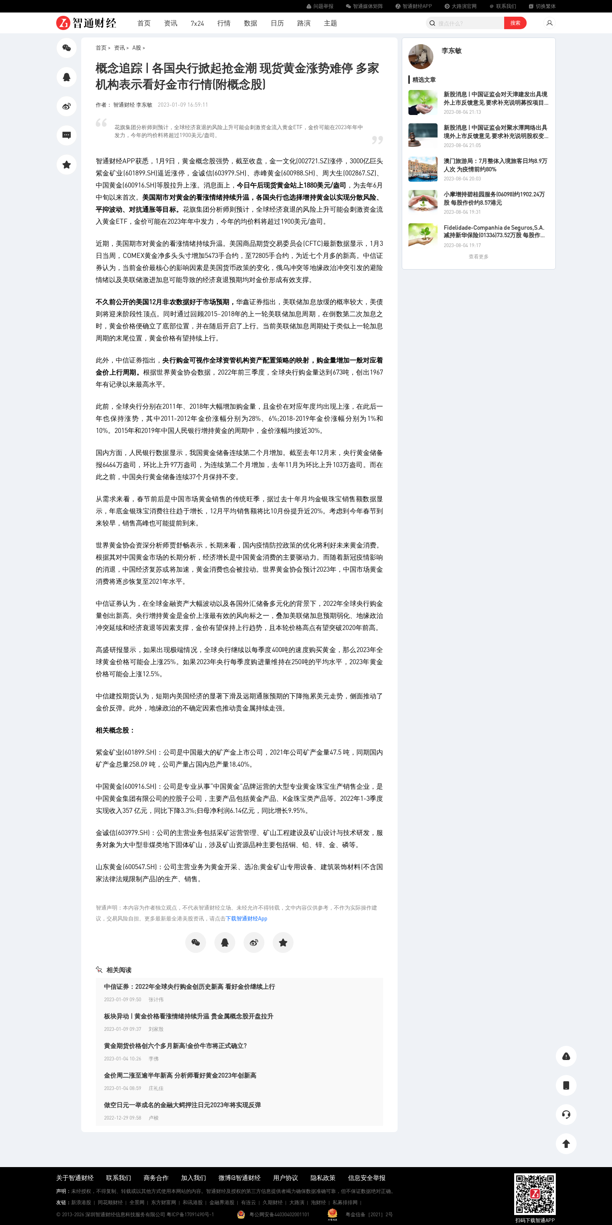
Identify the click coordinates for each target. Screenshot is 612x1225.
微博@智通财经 (240, 1177)
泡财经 (318, 1202)
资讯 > (121, 47)
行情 (224, 22)
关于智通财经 (75, 1177)
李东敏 (452, 50)
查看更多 (479, 256)
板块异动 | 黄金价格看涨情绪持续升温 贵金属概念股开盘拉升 (189, 1016)
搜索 (515, 23)
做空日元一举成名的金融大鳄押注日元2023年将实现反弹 (182, 1104)
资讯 (170, 22)
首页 (144, 22)
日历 (277, 22)
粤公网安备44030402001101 (279, 1214)
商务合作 (156, 1177)
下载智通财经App (246, 918)
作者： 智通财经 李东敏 (125, 104)
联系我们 (118, 1177)
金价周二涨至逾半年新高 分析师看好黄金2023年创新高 (180, 1075)
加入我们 (193, 1177)
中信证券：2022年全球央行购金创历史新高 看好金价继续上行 (189, 986)
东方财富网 (163, 1202)
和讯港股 (193, 1202)
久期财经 (273, 1202)
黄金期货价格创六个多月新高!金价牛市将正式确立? (175, 1045)
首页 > (103, 47)
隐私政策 (323, 1177)
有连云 (248, 1202)
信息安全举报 (367, 1177)
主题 (330, 22)
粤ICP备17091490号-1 (190, 1214)
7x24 (197, 23)
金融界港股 (221, 1202)
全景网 (136, 1202)
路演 (304, 22)
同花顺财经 (110, 1202)
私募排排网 (345, 1202)
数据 (250, 22)
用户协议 (285, 1177)
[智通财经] (86, 23)
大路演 (296, 1202)
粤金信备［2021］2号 (369, 1214)
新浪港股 (81, 1202)
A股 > (138, 47)
